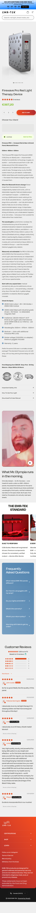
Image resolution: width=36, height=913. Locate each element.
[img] (7, 679)
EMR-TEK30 (25, 6)
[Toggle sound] (30, 463)
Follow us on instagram (10, 852)
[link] (15, 527)
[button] (7, 99)
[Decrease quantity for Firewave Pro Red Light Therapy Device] (4, 112)
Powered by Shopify (24, 898)
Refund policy (6, 858)
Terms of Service (7, 855)
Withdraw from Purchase (10, 862)
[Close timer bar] (35, 1)
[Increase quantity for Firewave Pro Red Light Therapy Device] (13, 112)
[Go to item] (13, 83)
